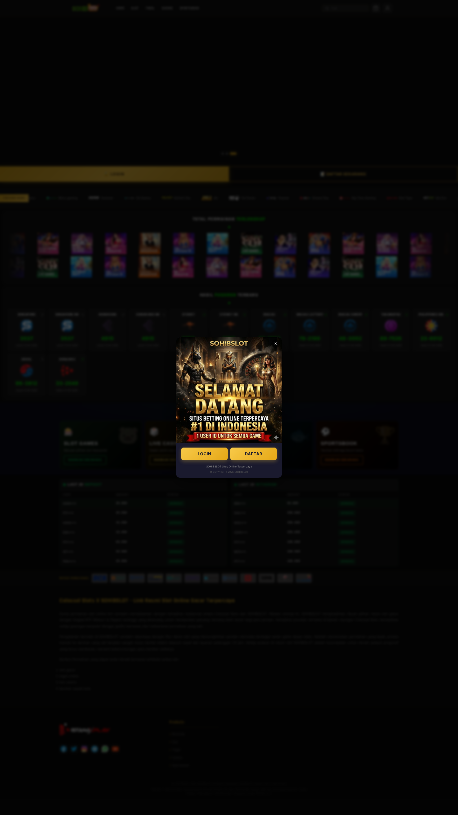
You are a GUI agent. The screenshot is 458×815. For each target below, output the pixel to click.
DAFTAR (253, 453)
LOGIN (204, 453)
